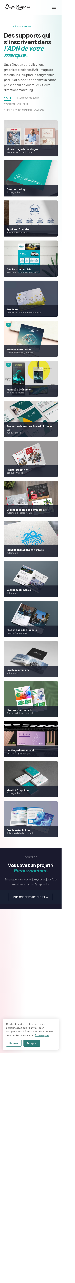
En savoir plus (42, 1035)
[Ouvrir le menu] (54, 7)
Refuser (14, 1043)
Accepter (32, 1043)
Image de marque (28, 98)
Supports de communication (24, 110)
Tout (7, 98)
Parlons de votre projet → (30, 897)
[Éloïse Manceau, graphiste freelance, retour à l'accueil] (18, 7)
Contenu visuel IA (16, 104)
